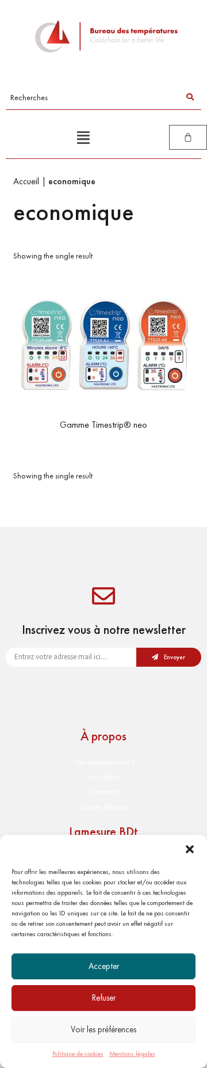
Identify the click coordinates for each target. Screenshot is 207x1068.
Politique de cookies (77, 1053)
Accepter (104, 966)
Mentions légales (132, 1053)
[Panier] (188, 137)
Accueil (26, 181)
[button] (189, 849)
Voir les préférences (103, 1029)
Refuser (104, 998)
